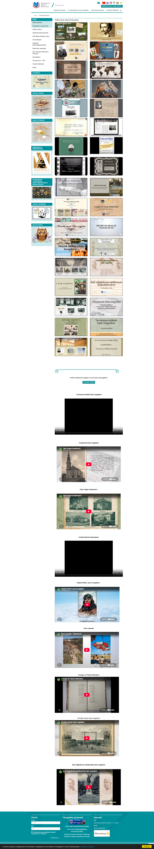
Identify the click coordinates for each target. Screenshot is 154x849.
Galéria (34, 67)
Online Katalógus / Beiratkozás (111, 6)
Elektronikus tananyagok (39, 48)
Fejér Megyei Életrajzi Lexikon (40, 36)
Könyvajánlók (36, 57)
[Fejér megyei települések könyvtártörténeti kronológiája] (41, 192)
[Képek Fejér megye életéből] (71, 166)
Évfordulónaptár (36, 39)
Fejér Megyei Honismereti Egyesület (77, 826)
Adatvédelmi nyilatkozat (87, 847)
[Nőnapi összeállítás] (71, 89)
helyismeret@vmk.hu (99, 828)
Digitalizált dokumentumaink (40, 33)
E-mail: (33, 820)
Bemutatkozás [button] (60, 10)
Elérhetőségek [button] (112, 10)
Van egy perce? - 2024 (38, 60)
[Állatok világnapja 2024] (106, 89)
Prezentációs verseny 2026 (40, 26)
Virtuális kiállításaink (38, 64)
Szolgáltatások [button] (97, 10)
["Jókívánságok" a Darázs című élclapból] (106, 166)
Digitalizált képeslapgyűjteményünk (39, 44)
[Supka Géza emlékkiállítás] (106, 347)
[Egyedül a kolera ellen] (71, 146)
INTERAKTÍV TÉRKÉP (88, 382)
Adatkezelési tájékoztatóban (41, 832)
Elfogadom (147, 846)
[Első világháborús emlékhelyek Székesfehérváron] (106, 287)
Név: (32, 826)
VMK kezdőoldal (37, 22)
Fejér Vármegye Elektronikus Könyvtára (40, 52)
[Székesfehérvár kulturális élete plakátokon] (106, 145)
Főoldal (35, 15)
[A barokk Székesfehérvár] (71, 287)
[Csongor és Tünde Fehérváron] (106, 207)
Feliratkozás (54, 838)
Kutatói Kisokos (36, 29)
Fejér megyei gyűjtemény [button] (78, 10)
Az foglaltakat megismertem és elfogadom (43, 833)
